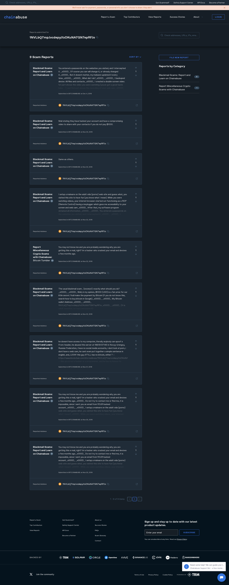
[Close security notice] (224, 7)
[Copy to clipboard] (97, 37)
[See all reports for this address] (137, 105)
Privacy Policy (182, 539)
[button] (86, 86)
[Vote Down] (136, 75)
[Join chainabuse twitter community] (32, 575)
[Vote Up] (136, 68)
